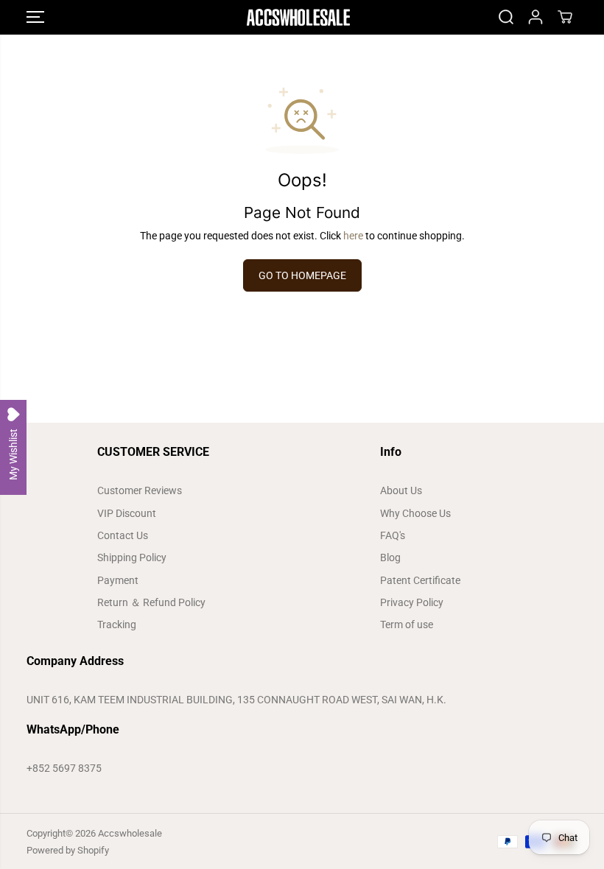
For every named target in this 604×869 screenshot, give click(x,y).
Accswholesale (130, 833)
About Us (401, 490)
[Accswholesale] (298, 17)
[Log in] (535, 17)
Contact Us (122, 535)
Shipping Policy (131, 557)
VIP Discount (126, 513)
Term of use (406, 624)
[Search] (506, 17)
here (353, 236)
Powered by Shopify (68, 850)
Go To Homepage (302, 275)
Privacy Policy (411, 602)
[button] (35, 17)
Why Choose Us (415, 513)
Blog (390, 557)
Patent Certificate (420, 580)
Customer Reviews (139, 490)
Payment (117, 580)
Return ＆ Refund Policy (151, 602)
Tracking (116, 624)
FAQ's (392, 535)
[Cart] (565, 17)
